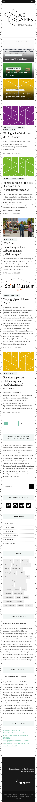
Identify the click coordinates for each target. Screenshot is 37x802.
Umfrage (25, 597)
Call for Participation (14, 128)
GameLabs (21, 573)
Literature (22, 581)
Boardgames (16, 565)
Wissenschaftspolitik (10, 605)
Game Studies (17, 577)
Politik (23, 589)
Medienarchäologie (20, 585)
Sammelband (8, 593)
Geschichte (26, 577)
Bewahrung (25, 560)
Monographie (8, 589)
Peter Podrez (8, 348)
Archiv (17, 560)
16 (22, 423)
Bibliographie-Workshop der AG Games (16, 741)
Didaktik (7, 569)
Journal (6, 581)
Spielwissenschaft (18, 593)
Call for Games (9, 527)
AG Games (8, 153)
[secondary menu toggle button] (4, 1)
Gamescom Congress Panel (11, 730)
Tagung (18, 597)
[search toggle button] (32, 2)
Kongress (14, 581)
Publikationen (13, 68)
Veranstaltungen (13, 55)
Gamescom (7, 577)
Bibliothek (7, 565)
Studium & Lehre (9, 597)
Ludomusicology (9, 585)
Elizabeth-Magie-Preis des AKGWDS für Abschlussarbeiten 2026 (18, 186)
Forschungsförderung (10, 573)
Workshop (20, 605)
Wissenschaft (19, 601)
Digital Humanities (16, 569)
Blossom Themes (19, 796)
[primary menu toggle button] (18, 35)
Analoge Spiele (8, 560)
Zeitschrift (28, 605)
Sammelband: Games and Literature (14, 733)
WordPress (18, 798)
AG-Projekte (9, 127)
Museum (17, 589)
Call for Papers (9, 531)
